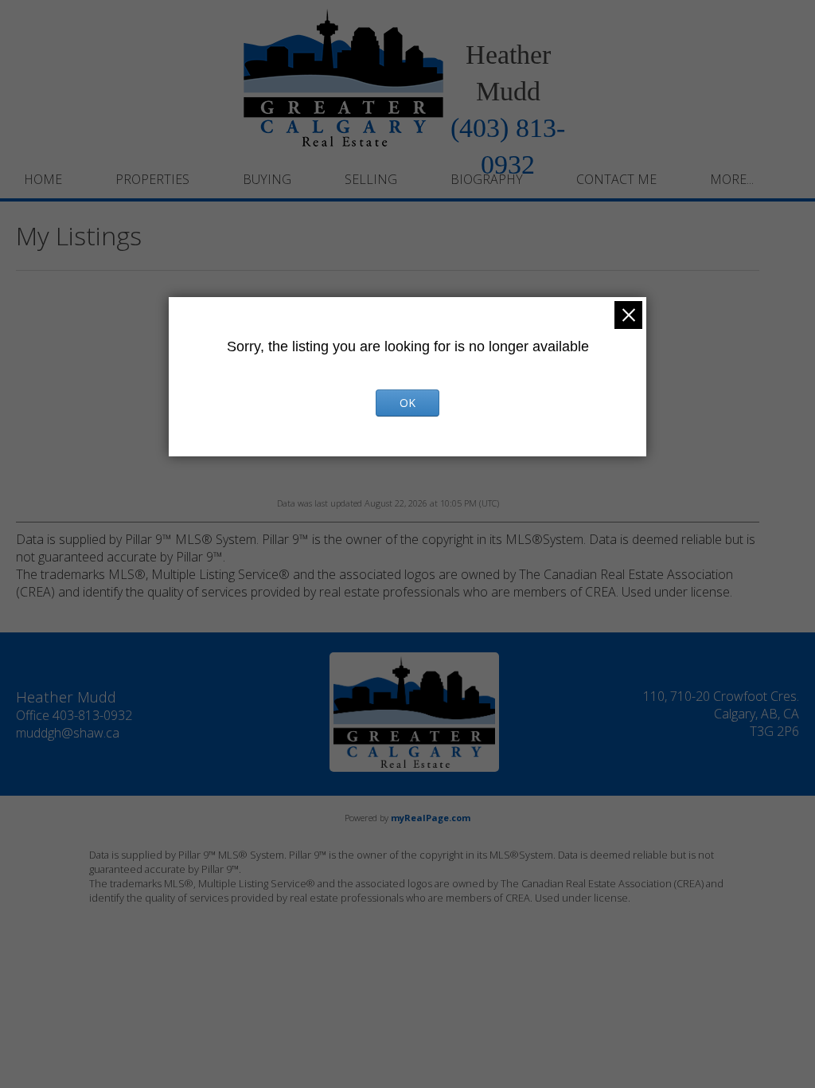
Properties (152, 179)
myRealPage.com (430, 818)
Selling (371, 179)
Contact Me (616, 179)
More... (732, 179)
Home (43, 179)
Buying (267, 179)
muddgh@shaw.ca (67, 733)
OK (407, 402)
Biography (486, 179)
